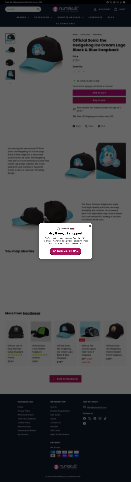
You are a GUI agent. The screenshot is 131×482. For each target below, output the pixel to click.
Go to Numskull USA (65, 251)
